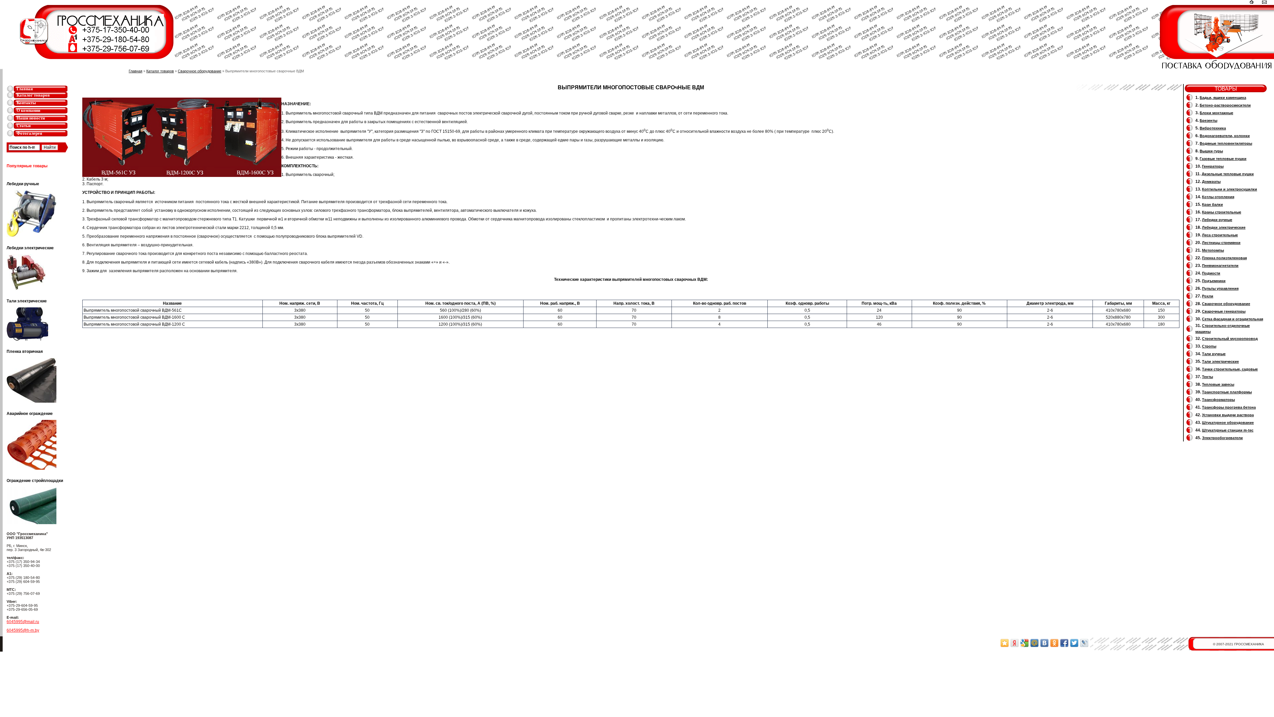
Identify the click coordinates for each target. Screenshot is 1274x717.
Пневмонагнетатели (1220, 266)
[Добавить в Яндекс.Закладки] (1015, 643)
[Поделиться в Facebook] (1064, 643)
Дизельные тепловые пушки (1228, 174)
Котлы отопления (1218, 197)
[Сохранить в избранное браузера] (1005, 643)
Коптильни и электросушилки (1229, 189)
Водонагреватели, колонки (1225, 136)
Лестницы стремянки (1221, 243)
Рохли (1207, 296)
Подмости (1211, 273)
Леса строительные (1220, 235)
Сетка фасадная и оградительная (1232, 319)
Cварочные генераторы (1223, 311)
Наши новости (31, 118)
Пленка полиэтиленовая (1224, 258)
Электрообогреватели (1222, 438)
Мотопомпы (1213, 250)
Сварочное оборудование (199, 71)
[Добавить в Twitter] (1074, 643)
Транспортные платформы (1227, 392)
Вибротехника (1213, 128)
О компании (28, 110)
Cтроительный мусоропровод (1230, 339)
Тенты (1207, 377)
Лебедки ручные (1217, 220)
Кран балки (1212, 204)
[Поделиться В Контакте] (1044, 643)
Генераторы (1213, 166)
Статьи (24, 125)
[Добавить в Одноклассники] (1054, 643)
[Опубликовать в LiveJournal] (1084, 643)
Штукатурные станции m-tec (1227, 430)
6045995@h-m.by (23, 630)
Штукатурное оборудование (1228, 423)
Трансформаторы (1218, 400)
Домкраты (1211, 182)
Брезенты (1208, 120)
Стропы (1209, 346)
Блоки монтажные (1216, 113)
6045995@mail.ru (23, 621)
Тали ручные (1214, 354)
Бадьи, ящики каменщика (1223, 98)
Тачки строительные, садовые (1230, 369)
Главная (25, 88)
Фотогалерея (29, 133)
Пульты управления (1220, 288)
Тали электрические (1220, 361)
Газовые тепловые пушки (1223, 159)
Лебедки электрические (1223, 227)
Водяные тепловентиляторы (1226, 143)
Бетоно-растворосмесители (1225, 105)
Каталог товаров (33, 95)
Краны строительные (1221, 212)
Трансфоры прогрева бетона (1229, 407)
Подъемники (1214, 281)
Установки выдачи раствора (1228, 415)
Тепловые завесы (1218, 384)
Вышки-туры (1211, 151)
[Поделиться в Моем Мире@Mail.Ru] (1034, 643)
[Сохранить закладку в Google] (1024, 643)
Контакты (26, 102)
